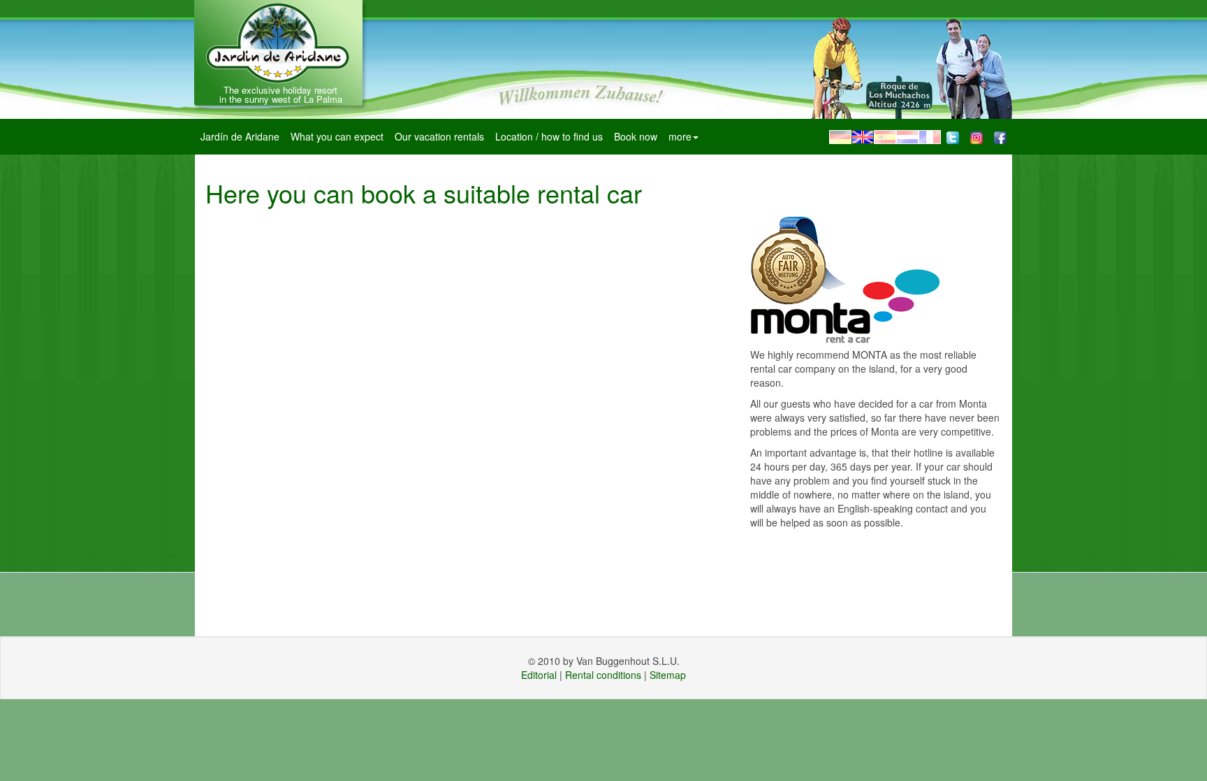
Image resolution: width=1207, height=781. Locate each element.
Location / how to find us (549, 136)
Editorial (539, 675)
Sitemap (668, 675)
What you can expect (337, 136)
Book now (635, 136)
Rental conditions (603, 675)
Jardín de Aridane (239, 136)
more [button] (680, 136)
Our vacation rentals (439, 136)
